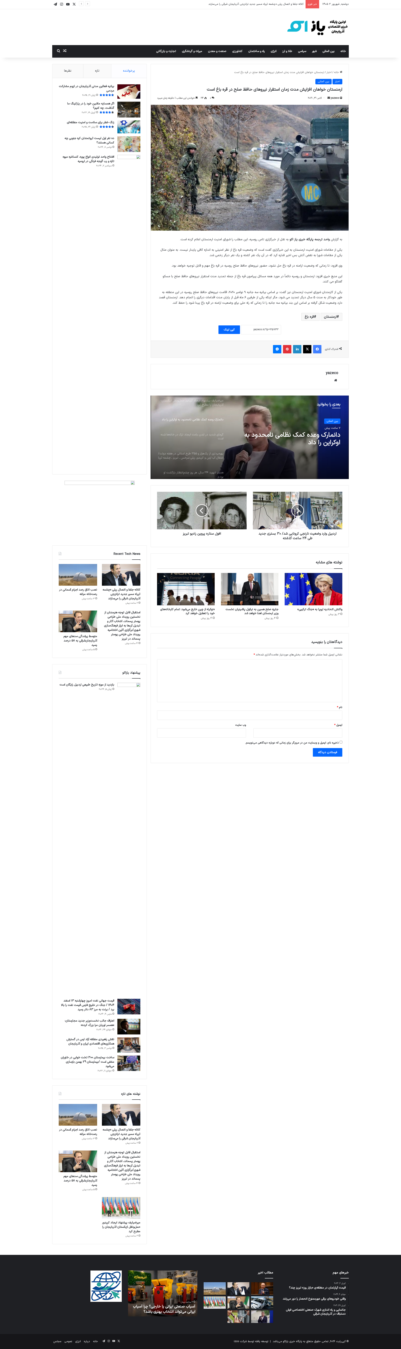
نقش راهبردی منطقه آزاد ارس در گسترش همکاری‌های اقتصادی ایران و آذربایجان (90, 1041)
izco (236, 1341)
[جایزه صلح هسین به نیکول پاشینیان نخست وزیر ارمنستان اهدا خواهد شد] (250, 589)
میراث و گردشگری (192, 51)
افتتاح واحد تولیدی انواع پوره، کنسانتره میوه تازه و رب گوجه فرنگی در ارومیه (88, 159)
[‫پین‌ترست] (287, 349)
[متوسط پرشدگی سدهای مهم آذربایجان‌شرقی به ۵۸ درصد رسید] (78, 621)
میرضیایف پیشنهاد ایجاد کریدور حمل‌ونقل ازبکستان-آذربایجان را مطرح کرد (121, 1227)
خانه (343, 51)
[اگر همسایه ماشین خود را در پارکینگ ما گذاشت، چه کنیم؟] (128, 110)
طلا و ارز (287, 51)
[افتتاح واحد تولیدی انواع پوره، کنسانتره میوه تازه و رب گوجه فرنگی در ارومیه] (128, 311)
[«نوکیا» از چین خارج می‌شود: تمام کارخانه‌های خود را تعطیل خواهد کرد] (186, 589)
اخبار (329, 72)
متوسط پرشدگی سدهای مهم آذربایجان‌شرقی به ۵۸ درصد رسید (80, 640)
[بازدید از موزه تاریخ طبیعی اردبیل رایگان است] (128, 839)
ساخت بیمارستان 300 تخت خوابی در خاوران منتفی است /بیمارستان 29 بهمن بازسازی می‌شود (87, 1061)
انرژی (274, 51)
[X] (307, 349)
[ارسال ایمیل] (328, 98)
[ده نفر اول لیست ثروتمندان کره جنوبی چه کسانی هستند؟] (128, 144)
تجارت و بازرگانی (166, 51)
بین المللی (328, 51)
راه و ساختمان (256, 51)
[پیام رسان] (277, 349)
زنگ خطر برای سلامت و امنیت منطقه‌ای (90, 122)
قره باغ (309, 316)
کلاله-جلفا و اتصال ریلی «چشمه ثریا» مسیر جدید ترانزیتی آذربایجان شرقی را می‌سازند (121, 594)
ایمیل (338, 725)
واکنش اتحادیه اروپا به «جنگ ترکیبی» (319, 609)
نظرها (67, 70)
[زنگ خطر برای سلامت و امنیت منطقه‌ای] (128, 126)
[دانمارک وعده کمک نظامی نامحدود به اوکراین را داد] (262, 1316)
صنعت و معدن (217, 51)
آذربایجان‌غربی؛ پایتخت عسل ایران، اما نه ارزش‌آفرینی (164, 1309)
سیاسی (302, 51)
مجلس (57, 1341)
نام (339, 707)
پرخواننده (129, 70)
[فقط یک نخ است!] (238, 1316)
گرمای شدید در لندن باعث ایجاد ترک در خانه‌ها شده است (290, 438)
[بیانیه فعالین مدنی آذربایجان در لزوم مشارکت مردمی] (128, 91)
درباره (87, 1341)
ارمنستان (330, 316)
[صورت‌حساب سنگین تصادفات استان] (262, 1302)
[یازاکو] (317, 27)
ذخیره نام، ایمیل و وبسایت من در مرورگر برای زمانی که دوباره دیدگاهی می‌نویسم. (292, 743)
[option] (250, 437)
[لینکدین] (297, 349)
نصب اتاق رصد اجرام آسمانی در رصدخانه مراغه (276, 4)
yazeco (335, 98)
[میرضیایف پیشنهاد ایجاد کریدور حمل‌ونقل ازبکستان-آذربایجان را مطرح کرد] (121, 1208)
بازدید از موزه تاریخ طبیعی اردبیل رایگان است (87, 685)
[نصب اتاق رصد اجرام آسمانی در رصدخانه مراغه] (78, 575)
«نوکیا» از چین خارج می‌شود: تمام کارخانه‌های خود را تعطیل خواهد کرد (187, 611)
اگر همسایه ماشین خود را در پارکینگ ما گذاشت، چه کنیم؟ (90, 105)
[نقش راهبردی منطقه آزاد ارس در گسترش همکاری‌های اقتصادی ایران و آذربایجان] (128, 1045)
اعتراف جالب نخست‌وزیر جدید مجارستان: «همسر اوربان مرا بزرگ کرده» (89, 1023)
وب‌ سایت (240, 725)
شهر (314, 51)
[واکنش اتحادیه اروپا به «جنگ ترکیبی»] (313, 589)
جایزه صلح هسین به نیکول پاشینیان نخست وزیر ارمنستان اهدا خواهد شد (252, 611)
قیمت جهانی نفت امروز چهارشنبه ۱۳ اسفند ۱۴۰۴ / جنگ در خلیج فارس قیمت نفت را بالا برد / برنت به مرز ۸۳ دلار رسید (87, 1005)
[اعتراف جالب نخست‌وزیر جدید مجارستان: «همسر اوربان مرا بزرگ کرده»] (128, 1026)
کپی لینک (229, 329)
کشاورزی (237, 51)
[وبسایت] (335, 380)
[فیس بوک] (317, 349)
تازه (97, 70)
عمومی (68, 1341)
